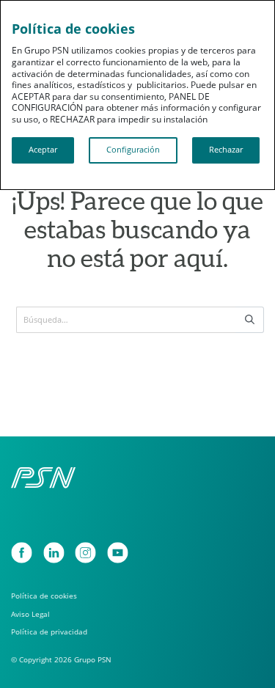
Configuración (133, 149)
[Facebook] (21, 552)
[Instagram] (85, 552)
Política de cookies (44, 596)
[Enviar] (249, 319)
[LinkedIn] (54, 552)
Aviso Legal (30, 614)
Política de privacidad (49, 632)
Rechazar (226, 149)
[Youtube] (117, 552)
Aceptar (43, 149)
